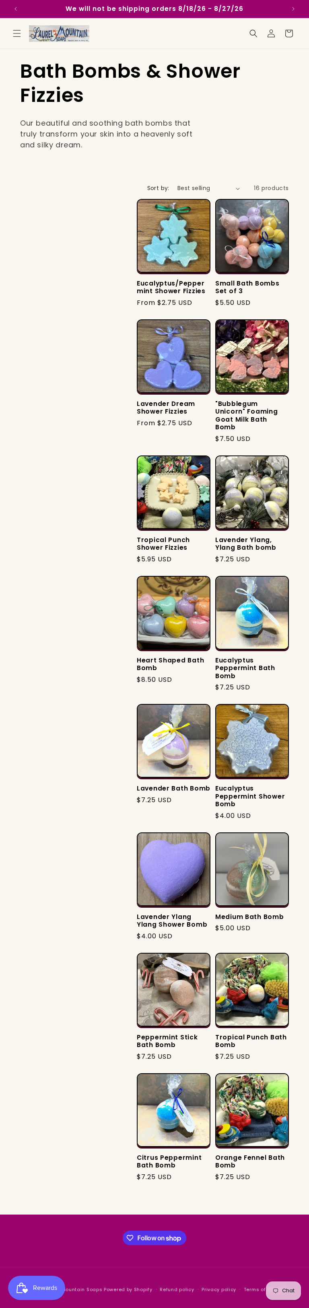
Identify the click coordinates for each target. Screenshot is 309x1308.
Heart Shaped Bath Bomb (170, 664)
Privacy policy (219, 1289)
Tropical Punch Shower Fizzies (163, 544)
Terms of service (265, 1289)
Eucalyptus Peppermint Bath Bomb (245, 668)
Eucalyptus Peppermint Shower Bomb (250, 796)
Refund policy (177, 1289)
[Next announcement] (293, 9)
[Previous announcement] (16, 9)
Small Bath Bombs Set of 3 (247, 287)
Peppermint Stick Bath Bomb (167, 1041)
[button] (17, 33)
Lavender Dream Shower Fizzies (166, 408)
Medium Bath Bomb (249, 917)
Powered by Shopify (128, 1289)
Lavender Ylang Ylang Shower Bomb (172, 921)
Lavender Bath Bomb (173, 788)
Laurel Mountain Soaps (74, 1289)
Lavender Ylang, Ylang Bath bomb (245, 544)
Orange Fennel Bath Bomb (250, 1161)
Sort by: (158, 188)
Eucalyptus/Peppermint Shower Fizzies (171, 287)
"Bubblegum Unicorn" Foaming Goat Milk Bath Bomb (246, 415)
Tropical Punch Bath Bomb (251, 1041)
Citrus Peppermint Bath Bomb (169, 1161)
